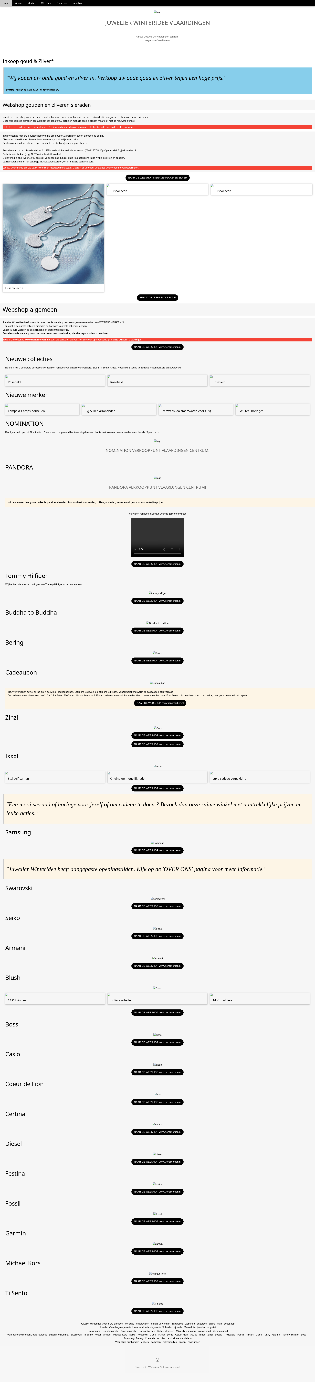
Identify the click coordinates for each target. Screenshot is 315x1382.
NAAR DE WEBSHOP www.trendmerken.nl (157, 347)
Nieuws (18, 3)
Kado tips (77, 3)
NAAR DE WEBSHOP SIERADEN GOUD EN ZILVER (157, 177)
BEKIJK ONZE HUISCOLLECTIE (157, 297)
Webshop (46, 3)
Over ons (62, 3)
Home (6, 3)
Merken (32, 3)
